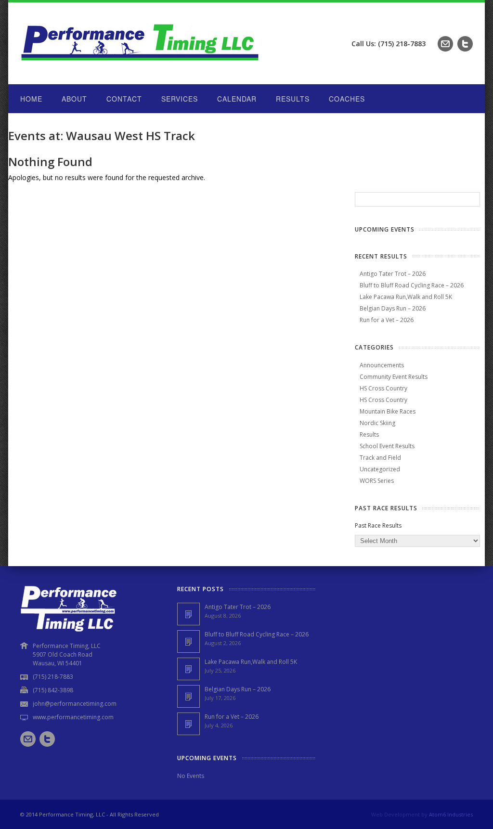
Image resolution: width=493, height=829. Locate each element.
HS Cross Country (383, 388)
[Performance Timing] (140, 64)
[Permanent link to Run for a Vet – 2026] (188, 723)
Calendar (237, 99)
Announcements (382, 365)
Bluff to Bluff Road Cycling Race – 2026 (412, 285)
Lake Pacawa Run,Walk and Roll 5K (406, 297)
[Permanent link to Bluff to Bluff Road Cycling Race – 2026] (188, 641)
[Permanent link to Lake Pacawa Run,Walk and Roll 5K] (188, 669)
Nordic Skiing (377, 423)
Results (293, 99)
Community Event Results (394, 377)
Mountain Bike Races (387, 411)
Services (179, 99)
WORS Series (377, 481)
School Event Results (387, 446)
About (74, 99)
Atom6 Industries (451, 814)
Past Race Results (378, 525)
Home (31, 99)
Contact (124, 99)
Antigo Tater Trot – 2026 (393, 274)
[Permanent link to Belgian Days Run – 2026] (188, 696)
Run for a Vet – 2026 (387, 320)
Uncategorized (380, 469)
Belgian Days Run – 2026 (393, 308)
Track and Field (380, 457)
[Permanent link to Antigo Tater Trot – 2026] (188, 614)
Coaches (347, 99)
